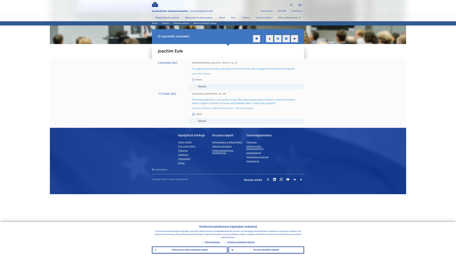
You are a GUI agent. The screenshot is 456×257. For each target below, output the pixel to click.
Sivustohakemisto (160, 169)
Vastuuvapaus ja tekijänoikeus (227, 142)
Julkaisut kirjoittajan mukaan (205, 23)
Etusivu (155, 23)
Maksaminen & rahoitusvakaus (199, 18)
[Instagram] (281, 179)
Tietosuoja (251, 142)
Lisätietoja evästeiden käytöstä (241, 242)
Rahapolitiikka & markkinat (167, 18)
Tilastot (222, 18)
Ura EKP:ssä (296, 11)
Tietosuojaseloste (212, 242)
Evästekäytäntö (253, 153)
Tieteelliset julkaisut (181, 23)
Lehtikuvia (183, 155)
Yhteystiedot (184, 159)
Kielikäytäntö (252, 161)
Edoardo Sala (240, 108)
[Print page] (256, 38)
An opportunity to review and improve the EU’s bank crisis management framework (238, 69)
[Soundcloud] (294, 179)
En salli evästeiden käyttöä (266, 250)
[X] (268, 179)
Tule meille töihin (186, 147)
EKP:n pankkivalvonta (287, 18)
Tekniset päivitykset (222, 147)
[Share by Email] (294, 38)
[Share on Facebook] (277, 38)
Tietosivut (183, 151)
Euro (233, 18)
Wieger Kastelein (218, 108)
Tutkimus (246, 18)
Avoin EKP (281, 11)
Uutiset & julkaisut (264, 18)
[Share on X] (269, 38)
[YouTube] (288, 179)
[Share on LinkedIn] (286, 38)
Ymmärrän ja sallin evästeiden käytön (190, 250)
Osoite (181, 163)
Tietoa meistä (266, 11)
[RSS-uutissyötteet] (301, 179)
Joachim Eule (197, 74)
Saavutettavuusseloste (257, 157)
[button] (295, 5)
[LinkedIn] (274, 179)
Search (291, 5)
